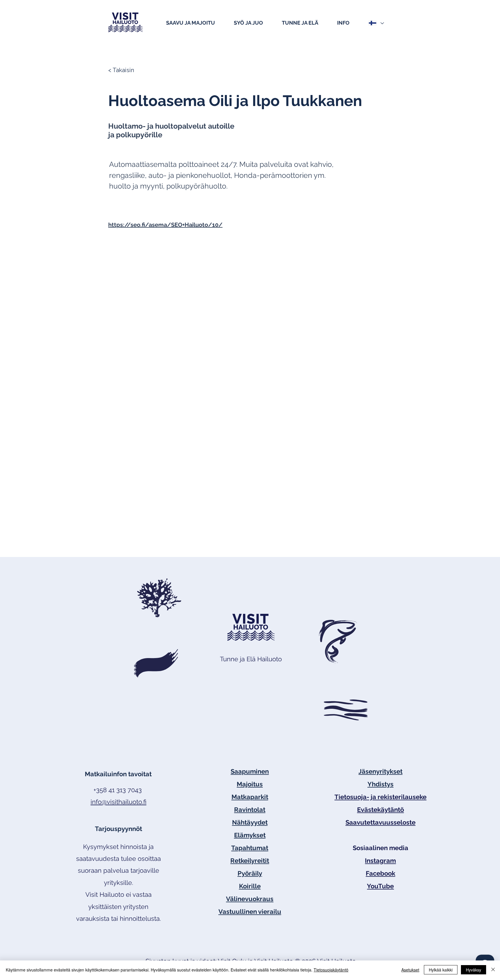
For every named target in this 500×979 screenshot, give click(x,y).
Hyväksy (473, 970)
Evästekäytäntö (380, 809)
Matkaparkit (249, 797)
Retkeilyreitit (249, 860)
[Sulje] (493, 969)
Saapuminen (250, 771)
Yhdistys (380, 784)
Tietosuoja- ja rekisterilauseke (380, 797)
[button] (197, 22)
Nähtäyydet (250, 822)
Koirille (250, 886)
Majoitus (250, 784)
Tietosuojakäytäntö (331, 970)
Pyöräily (250, 873)
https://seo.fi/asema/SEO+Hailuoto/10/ (165, 224)
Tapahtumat (249, 848)
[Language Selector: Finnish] (376, 23)
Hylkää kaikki (441, 970)
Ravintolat (249, 809)
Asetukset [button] (410, 970)
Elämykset (250, 835)
